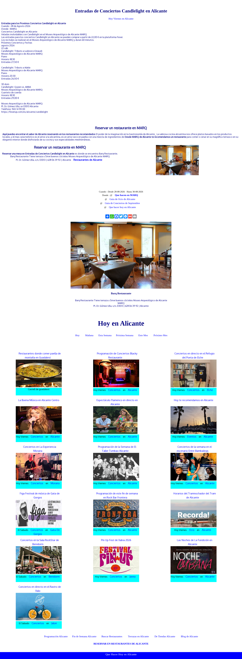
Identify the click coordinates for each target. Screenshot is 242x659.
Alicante (132, 390)
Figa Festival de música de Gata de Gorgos (40, 495)
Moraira (55, 483)
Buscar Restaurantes (111, 636)
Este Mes (143, 335)
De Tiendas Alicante (165, 636)
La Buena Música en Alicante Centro (38, 400)
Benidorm (54, 576)
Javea (132, 576)
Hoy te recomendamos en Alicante (193, 400)
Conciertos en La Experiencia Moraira (39, 448)
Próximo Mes (160, 335)
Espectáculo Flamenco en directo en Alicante (117, 402)
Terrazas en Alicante (138, 636)
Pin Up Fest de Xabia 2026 (116, 540)
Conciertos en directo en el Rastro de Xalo (40, 588)
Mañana (89, 335)
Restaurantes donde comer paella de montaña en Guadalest (40, 355)
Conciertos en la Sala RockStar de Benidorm (39, 542)
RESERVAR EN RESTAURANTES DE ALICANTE (121, 643)
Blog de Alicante (189, 636)
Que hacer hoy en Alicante (122, 207)
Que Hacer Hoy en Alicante (121, 654)
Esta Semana (105, 335)
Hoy (77, 335)
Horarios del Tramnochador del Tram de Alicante (194, 495)
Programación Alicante (56, 636)
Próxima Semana (124, 335)
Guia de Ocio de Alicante (122, 199)
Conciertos (114, 390)
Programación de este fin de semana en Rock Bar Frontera (117, 495)
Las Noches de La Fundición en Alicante (194, 542)
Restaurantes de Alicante (87, 159)
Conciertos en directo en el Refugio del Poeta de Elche (194, 355)
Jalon (54, 623)
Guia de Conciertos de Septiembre (122, 203)
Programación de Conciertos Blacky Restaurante (117, 355)
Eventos (191, 436)
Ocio (191, 529)
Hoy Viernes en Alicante (121, 18)
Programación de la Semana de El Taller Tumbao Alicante (117, 448)
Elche (210, 390)
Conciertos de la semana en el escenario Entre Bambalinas (194, 448)
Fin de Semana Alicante (84, 636)
